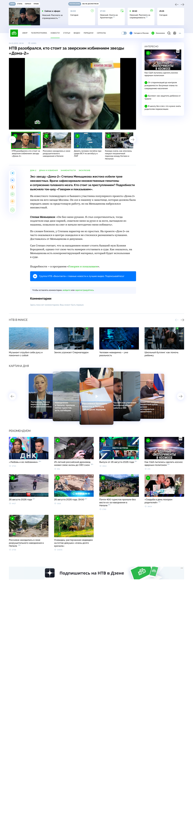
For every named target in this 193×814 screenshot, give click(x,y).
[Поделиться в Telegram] (12, 173)
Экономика (160, 33)
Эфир (24, 33)
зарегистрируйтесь (84, 290)
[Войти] (174, 33)
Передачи (88, 33)
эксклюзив (84, 170)
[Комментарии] (12, 210)
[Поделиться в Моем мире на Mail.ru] (12, 201)
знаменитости (68, 170)
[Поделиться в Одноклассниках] (12, 187)
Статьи (66, 33)
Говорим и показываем (83, 266)
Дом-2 (33, 170)
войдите (67, 290)
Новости (55, 33)
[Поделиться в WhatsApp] (12, 194)
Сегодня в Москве (141, 33)
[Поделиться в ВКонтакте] (12, 180)
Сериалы (101, 33)
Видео (77, 33)
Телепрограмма (39, 33)
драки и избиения (48, 170)
